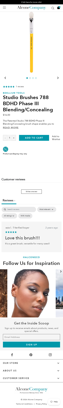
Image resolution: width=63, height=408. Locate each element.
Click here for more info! (31, 2)
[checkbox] (25, 216)
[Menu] (4, 7)
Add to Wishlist (56, 138)
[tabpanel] (31, 42)
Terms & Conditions (24, 404)
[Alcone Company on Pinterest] (31, 354)
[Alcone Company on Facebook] (12, 354)
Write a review (31, 191)
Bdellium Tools (14, 93)
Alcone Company (35, 399)
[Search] (53, 8)
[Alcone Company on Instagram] (50, 354)
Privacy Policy (41, 404)
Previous (5, 78)
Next (58, 78)
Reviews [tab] (9, 200)
